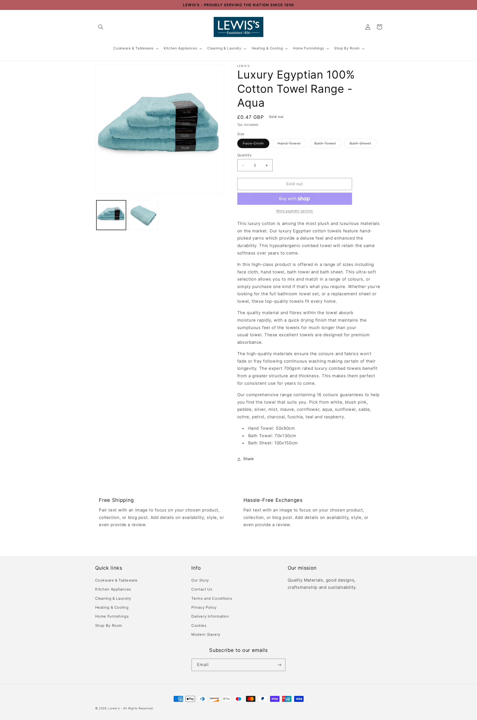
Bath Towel (328, 144)
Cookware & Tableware (133, 48)
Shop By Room (347, 48)
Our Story (200, 580)
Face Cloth (256, 144)
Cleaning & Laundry (224, 48)
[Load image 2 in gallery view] (143, 215)
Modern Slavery (205, 634)
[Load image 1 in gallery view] (111, 215)
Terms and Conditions (211, 598)
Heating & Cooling (267, 48)
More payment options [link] (294, 211)
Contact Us (201, 589)
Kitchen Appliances (180, 48)
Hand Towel (292, 144)
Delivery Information (210, 616)
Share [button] (248, 459)
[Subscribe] (279, 665)
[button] (101, 27)
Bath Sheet (363, 144)
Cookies (198, 625)
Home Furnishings (308, 48)
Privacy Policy (204, 607)
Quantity (244, 155)
